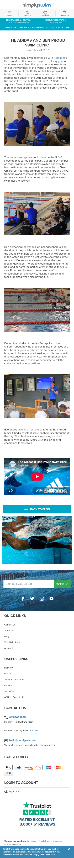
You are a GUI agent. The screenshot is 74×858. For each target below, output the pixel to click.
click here (33, 730)
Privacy (8, 685)
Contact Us (9, 624)
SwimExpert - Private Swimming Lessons (44, 841)
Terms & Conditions (14, 679)
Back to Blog (39, 509)
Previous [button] (3, 539)
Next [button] (70, 539)
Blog (6, 636)
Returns (8, 673)
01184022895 (17, 717)
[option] (37, 540)
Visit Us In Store (12, 642)
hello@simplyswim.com (23, 740)
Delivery (8, 667)
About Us (9, 630)
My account (14, 791)
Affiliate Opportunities (15, 697)
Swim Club (9, 691)
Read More (50, 855)
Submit (60, 584)
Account (8, 648)
